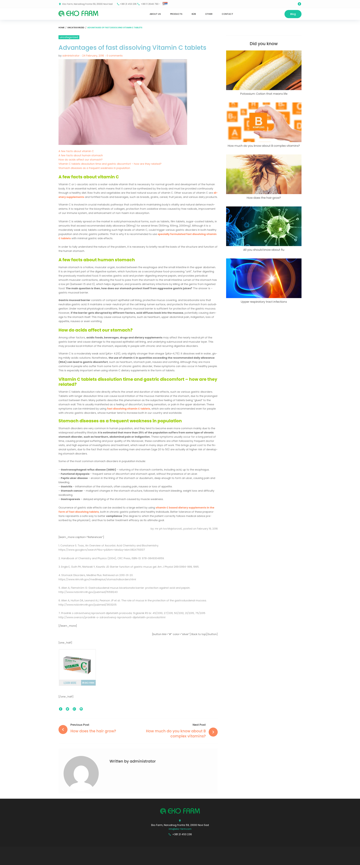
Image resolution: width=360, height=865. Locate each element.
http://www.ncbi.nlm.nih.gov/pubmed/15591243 (88, 592)
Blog (293, 14)
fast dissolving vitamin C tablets (128, 408)
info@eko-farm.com (180, 829)
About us (155, 14)
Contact (227, 14)
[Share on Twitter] (67, 709)
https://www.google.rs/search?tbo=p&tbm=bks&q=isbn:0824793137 (101, 549)
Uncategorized (75, 27)
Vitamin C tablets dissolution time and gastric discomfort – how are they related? (109, 164)
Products (176, 14)
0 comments (115, 55)
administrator (71, 55)
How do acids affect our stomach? (80, 159)
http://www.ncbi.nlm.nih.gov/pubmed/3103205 (87, 604)
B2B (194, 14)
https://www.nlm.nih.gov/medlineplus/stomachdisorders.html (97, 579)
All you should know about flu (263, 250)
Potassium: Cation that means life (263, 94)
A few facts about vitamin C (76, 151)
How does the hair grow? (264, 198)
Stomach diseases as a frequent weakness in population (94, 168)
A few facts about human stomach (80, 155)
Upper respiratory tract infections (264, 302)
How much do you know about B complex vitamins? (264, 146)
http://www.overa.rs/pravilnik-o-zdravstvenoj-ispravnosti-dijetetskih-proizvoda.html (111, 617)
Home (61, 27)
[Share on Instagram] (81, 709)
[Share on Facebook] (60, 709)
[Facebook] (299, 4)
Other (208, 14)
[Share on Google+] (74, 709)
